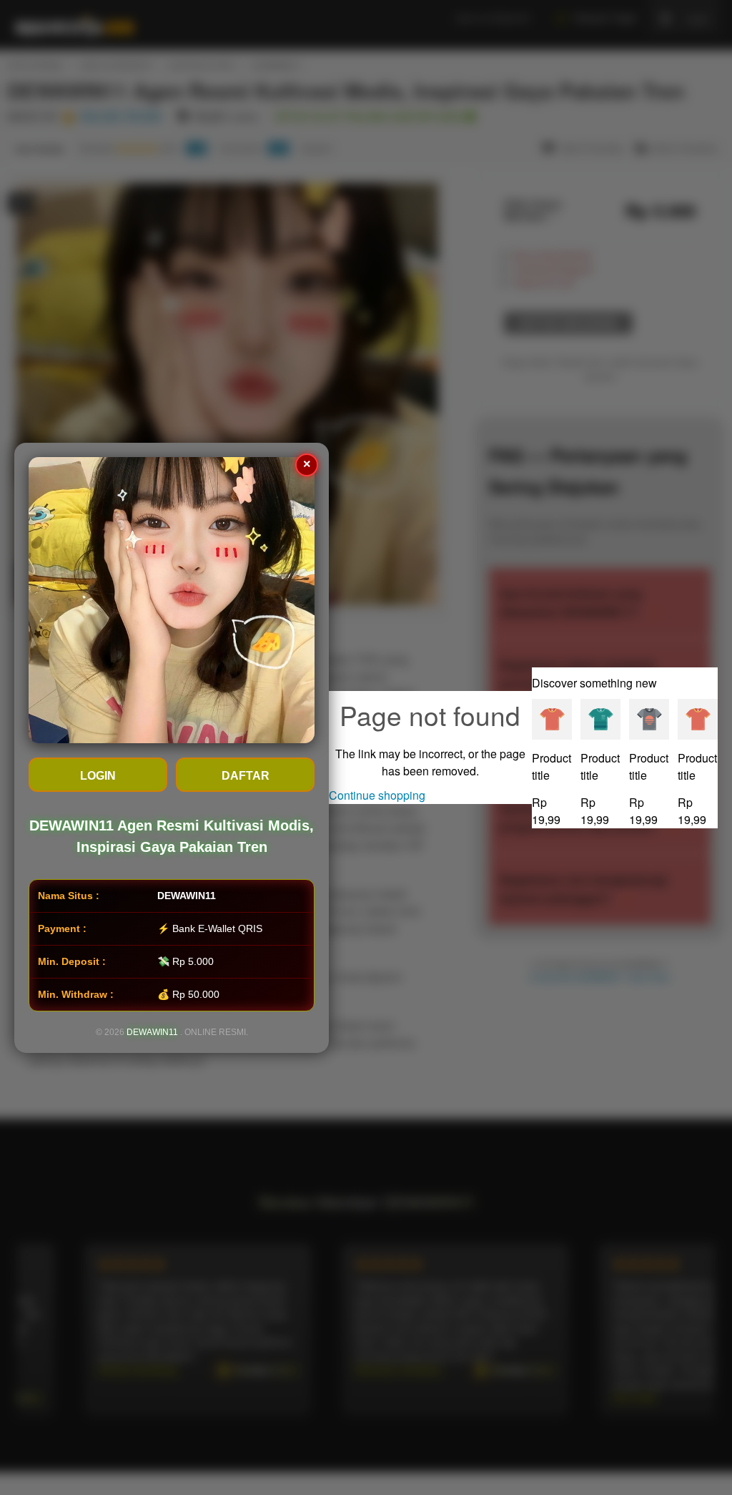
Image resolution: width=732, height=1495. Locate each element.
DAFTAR (245, 776)
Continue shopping (377, 795)
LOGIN (98, 776)
